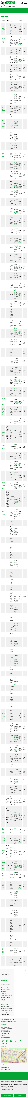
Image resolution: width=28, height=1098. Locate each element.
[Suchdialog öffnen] (22, 3)
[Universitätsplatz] (14, 1063)
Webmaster (13, 1021)
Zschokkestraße (6, 1069)
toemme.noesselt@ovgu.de (16, 29)
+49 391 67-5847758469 (20, 29)
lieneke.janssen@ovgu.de (16, 221)
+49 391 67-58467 (20, 59)
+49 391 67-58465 (20, 925)
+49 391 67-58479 (20, 231)
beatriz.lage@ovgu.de (16, 937)
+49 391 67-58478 (20, 499)
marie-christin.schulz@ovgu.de (16, 660)
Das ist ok (20, 1096)
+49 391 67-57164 (20, 772)
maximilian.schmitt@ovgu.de (16, 343)
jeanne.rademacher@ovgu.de (16, 323)
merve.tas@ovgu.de (16, 780)
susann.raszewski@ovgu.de (16, 465)
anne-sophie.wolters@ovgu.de (16, 392)
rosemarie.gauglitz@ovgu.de (16, 564)
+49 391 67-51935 (20, 411)
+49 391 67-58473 (20, 343)
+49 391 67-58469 (20, 476)
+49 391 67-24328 (20, 597)
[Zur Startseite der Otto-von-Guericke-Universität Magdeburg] (9, 3)
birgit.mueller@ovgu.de (16, 456)
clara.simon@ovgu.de (16, 772)
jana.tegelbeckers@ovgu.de (16, 371)
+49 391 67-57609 (20, 258)
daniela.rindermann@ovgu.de (16, 476)
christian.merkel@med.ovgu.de (16, 627)
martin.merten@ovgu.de (16, 267)
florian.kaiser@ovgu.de (16, 146)
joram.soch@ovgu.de (16, 361)
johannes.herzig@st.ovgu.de (16, 912)
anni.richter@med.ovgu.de (16, 641)
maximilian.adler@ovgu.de (16, 155)
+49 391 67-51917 (20, 86)
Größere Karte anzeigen (7, 1065)
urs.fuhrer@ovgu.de (16, 124)
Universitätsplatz (6, 1067)
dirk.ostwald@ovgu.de (16, 77)
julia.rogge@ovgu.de (16, 333)
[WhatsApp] (15, 1040)
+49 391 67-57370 (20, 77)
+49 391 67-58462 (20, 801)
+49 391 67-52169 (20, 202)
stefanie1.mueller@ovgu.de (16, 285)
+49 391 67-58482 (20, 175)
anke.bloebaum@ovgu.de (16, 165)
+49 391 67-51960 (20, 156)
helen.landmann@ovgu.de (16, 59)
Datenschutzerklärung (7, 1090)
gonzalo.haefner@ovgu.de (16, 727)
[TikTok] (7, 1040)
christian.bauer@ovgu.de (16, 485)
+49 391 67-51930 (20, 401)
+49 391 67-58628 (20, 465)
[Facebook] (19, 1040)
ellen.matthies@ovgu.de (16, 68)
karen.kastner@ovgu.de (16, 748)
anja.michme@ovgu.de (16, 276)
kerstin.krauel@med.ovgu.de (16, 608)
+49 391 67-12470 (20, 716)
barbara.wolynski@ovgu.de (16, 800)
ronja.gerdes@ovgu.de (16, 210)
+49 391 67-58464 (20, 456)
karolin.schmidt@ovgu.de (16, 86)
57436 (20, 193)
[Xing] (7, 1043)
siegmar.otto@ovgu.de (16, 304)
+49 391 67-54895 (20, 248)
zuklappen (24, 970)
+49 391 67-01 (6, 1033)
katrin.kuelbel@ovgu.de (16, 248)
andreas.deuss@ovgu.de (16, 193)
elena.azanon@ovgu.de (16, 109)
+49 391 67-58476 (20, 267)
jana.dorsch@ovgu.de (16, 447)
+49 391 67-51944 (20, 831)
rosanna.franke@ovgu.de (16, 903)
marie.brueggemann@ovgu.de (16, 175)
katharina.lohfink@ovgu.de (16, 411)
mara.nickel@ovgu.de (16, 295)
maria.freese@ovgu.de (16, 202)
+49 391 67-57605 (20, 371)
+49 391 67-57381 (20, 295)
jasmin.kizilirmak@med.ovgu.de (16, 596)
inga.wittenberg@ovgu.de (16, 381)
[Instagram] (2, 1040)
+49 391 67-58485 (20, 184)
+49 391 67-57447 (20, 748)
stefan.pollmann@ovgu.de (16, 51)
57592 (20, 727)
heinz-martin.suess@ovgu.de (16, 135)
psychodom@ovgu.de (16, 831)
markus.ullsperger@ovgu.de (16, 98)
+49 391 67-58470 (20, 68)
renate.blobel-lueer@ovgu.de (16, 498)
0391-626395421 (20, 514)
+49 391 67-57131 (20, 221)
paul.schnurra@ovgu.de (16, 421)
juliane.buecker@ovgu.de (16, 184)
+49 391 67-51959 (20, 210)
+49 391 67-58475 (20, 98)
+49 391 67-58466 (20, 324)
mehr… (3, 1035)
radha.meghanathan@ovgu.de (16, 758)
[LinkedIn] (11, 1040)
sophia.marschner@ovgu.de (16, 258)
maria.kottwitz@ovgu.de (16, 239)
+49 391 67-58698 (20, 333)
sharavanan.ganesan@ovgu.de (16, 876)
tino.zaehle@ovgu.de (16, 680)
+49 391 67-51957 (20, 165)
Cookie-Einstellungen (6, 1092)
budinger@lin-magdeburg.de (16, 513)
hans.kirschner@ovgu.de (16, 231)
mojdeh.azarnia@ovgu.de (16, 894)
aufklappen (18, 970)
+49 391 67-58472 (20, 876)
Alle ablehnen (7, 1096)
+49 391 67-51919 (20, 109)
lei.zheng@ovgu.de (16, 401)
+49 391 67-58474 (20, 51)
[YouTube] (2, 1043)
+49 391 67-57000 (20, 276)
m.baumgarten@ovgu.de (16, 531)
